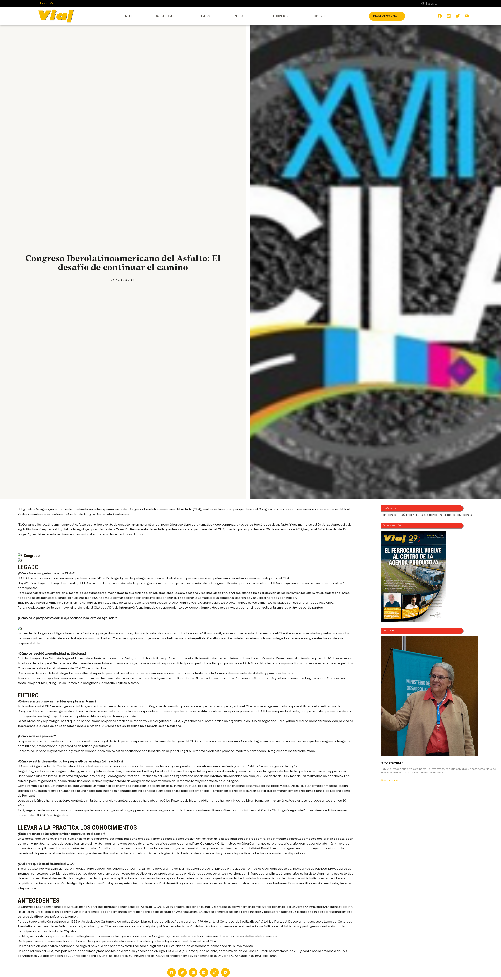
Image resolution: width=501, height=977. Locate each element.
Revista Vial (47, 3)
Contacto (320, 16)
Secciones (278, 16)
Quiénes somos (165, 16)
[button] (171, 972)
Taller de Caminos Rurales (385, 16)
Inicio (128, 16)
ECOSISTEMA (392, 763)
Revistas (205, 16)
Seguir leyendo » (389, 780)
